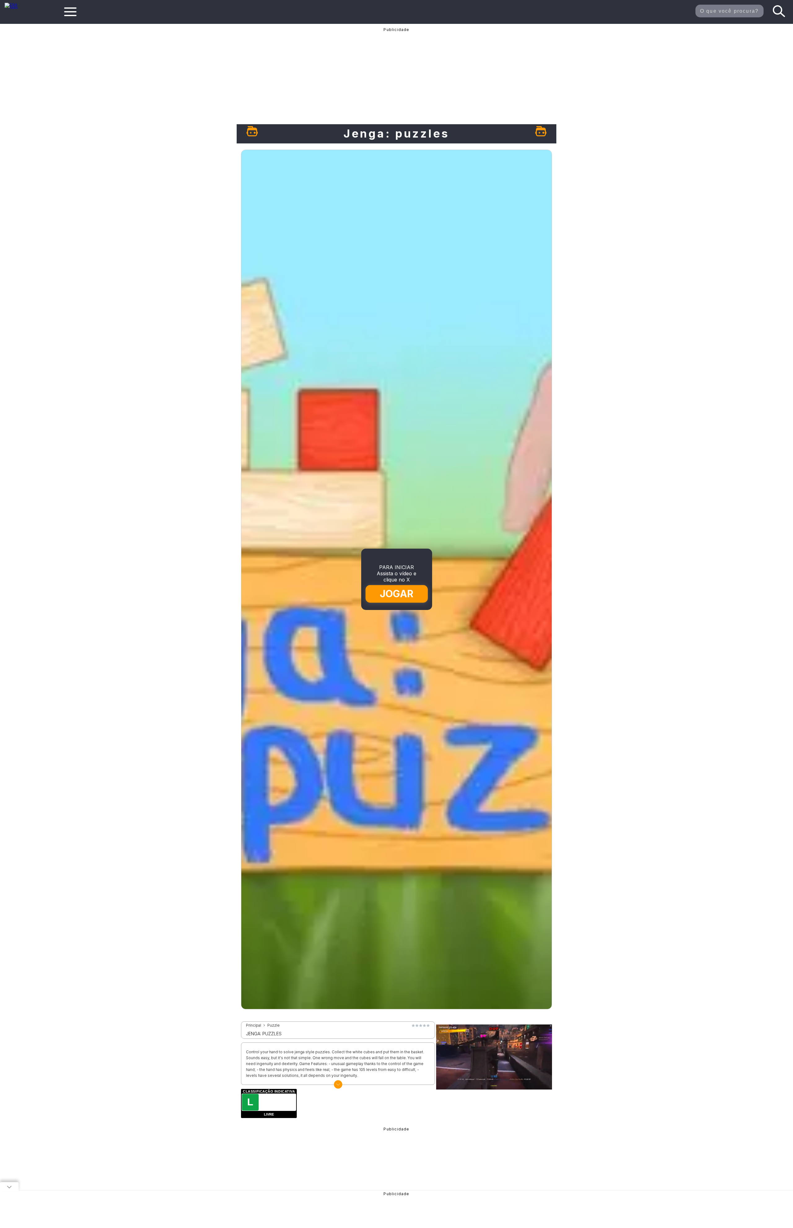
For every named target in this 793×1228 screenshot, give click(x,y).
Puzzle (273, 1025)
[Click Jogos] (15, 7)
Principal (253, 1025)
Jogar (397, 594)
